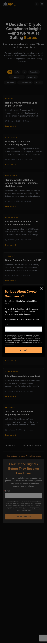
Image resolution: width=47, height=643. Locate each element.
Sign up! (23, 350)
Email (7, 324)
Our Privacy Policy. (10, 344)
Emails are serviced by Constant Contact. (31, 342)
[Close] (43, 288)
